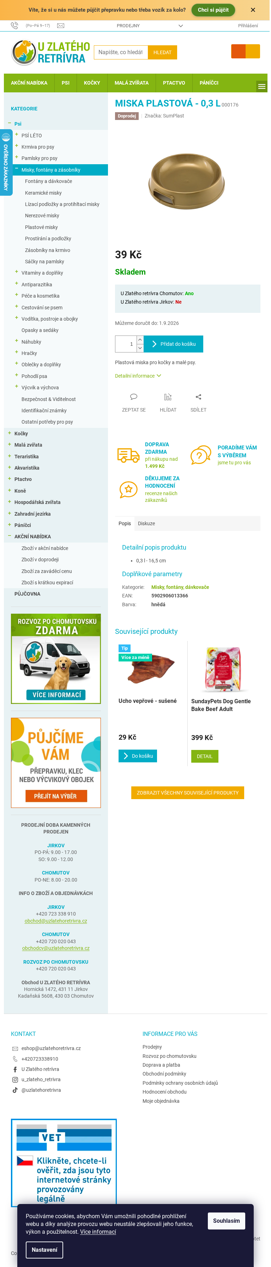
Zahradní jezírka (32, 514)
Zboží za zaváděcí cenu (47, 571)
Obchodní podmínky (164, 1074)
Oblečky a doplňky (41, 364)
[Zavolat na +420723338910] (34, 25)
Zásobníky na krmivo (47, 250)
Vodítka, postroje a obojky (50, 319)
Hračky (29, 353)
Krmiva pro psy (38, 147)
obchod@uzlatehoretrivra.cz (56, 921)
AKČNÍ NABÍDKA (32, 536)
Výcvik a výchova (40, 387)
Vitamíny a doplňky (42, 273)
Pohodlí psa (34, 376)
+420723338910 (40, 1059)
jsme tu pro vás (234, 462)
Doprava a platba (161, 1065)
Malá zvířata (28, 445)
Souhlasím (226, 1220)
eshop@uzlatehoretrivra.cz (51, 1048)
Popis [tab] (125, 523)
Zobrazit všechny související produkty (188, 793)
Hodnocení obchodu (165, 1092)
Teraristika (26, 456)
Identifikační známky (44, 410)
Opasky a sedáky (40, 330)
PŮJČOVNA (27, 594)
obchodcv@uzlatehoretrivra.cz (56, 948)
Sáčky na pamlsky (44, 261)
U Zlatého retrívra (40, 1069)
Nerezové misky (42, 215)
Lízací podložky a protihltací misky (62, 204)
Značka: (164, 116)
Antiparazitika (37, 284)
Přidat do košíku (178, 344)
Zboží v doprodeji (40, 559)
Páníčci (22, 525)
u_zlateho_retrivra (41, 1079)
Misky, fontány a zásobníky (51, 170)
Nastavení (44, 1249)
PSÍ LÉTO (32, 135)
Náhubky (31, 342)
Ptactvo (23, 479)
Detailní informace (135, 376)
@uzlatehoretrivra (41, 1090)
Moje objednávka (161, 1101)
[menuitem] (29, 83)
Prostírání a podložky (48, 238)
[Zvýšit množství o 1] (140, 340)
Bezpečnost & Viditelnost (49, 399)
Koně (20, 491)
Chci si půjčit (213, 10)
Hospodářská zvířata (37, 502)
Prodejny (128, 25)
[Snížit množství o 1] (140, 348)
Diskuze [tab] (146, 523)
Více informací (98, 1231)
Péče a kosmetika (41, 296)
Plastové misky (41, 227)
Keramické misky (43, 193)
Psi (18, 124)
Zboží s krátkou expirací (47, 582)
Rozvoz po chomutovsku (170, 1056)
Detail (205, 756)
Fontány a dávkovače (48, 181)
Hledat (162, 52)
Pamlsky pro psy (40, 158)
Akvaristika (27, 468)
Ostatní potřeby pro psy (47, 422)
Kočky (21, 433)
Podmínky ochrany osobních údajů (180, 1083)
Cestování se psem (42, 307)
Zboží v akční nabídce (45, 548)
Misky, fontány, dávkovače (180, 587)
